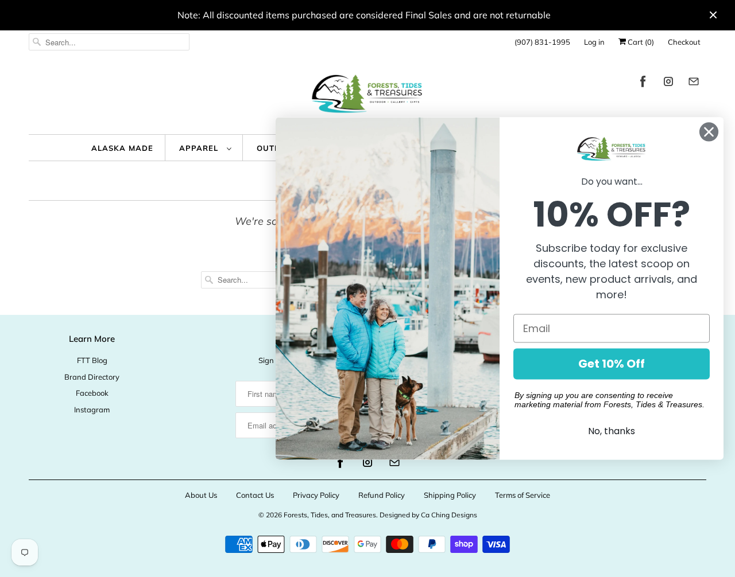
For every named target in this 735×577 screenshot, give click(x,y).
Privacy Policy (316, 495)
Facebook (92, 392)
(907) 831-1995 (542, 41)
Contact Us (255, 495)
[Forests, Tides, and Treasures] (367, 97)
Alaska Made (122, 148)
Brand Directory (91, 376)
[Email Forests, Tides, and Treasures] (693, 83)
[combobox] (109, 41)
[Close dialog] (709, 132)
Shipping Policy (450, 495)
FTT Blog (92, 360)
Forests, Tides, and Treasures (330, 514)
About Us (201, 495)
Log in (594, 41)
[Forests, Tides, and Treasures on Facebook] (643, 83)
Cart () (640, 41)
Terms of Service (522, 495)
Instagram (92, 409)
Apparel (200, 148)
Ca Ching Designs (449, 514)
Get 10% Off (611, 364)
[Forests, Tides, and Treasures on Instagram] (668, 83)
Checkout (684, 41)
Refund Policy (381, 495)
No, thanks (611, 431)
